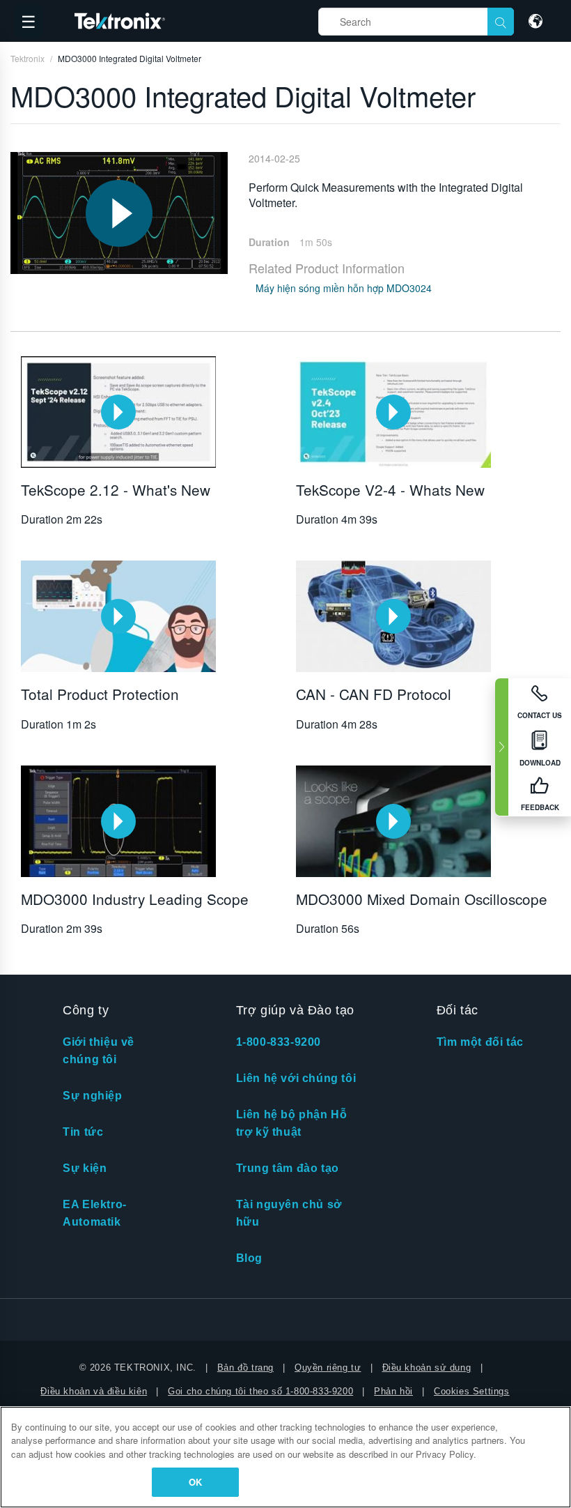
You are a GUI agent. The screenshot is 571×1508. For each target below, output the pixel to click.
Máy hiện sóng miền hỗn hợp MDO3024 (344, 288)
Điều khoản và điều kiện (93, 1391)
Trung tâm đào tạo (287, 1168)
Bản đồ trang (245, 1367)
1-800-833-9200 (278, 1042)
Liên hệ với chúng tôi (296, 1078)
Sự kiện (85, 1168)
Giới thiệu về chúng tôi (98, 1050)
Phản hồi (393, 1391)
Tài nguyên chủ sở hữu (289, 1213)
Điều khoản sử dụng (426, 1367)
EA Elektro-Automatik (95, 1213)
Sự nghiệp (92, 1096)
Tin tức (83, 1132)
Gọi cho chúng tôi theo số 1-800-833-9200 (260, 1391)
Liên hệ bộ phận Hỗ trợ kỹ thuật (291, 1123)
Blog (249, 1258)
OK (195, 1481)
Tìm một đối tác (480, 1042)
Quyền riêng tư (328, 1367)
